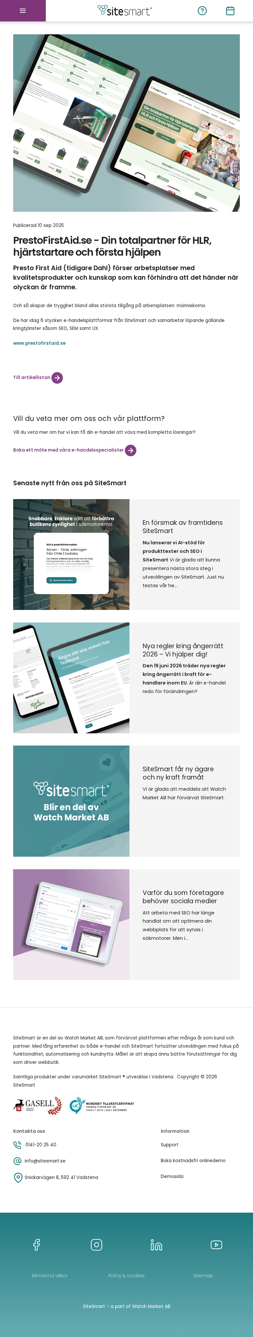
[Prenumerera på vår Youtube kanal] (216, 1245)
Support (170, 1145)
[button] (23, 10)
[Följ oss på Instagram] (96, 1245)
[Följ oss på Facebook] (37, 1245)
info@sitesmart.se (45, 1161)
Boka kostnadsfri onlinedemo (193, 1161)
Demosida (172, 1176)
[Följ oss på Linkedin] (156, 1245)
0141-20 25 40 (40, 1145)
